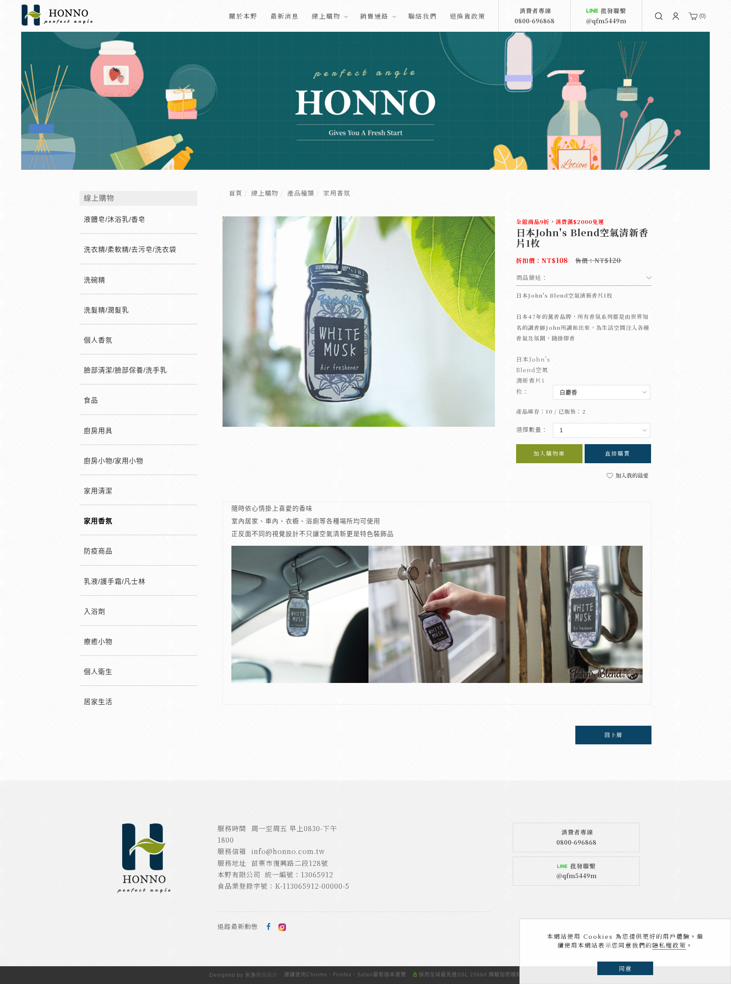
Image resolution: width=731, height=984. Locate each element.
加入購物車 (549, 453)
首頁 (235, 192)
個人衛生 (98, 671)
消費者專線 (534, 15)
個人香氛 (98, 340)
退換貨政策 (468, 15)
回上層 (613, 735)
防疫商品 (98, 551)
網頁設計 (267, 975)
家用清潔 (98, 491)
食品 (91, 400)
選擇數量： (532, 429)
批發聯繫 (606, 15)
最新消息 (284, 15)
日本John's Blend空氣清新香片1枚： (533, 375)
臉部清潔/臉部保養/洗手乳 (125, 370)
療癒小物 (98, 641)
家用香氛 (336, 192)
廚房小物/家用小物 (113, 460)
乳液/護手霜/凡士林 (115, 581)
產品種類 (300, 192)
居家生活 (98, 701)
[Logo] (57, 14)
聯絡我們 (422, 15)
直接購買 (617, 453)
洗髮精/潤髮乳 (106, 310)
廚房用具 (98, 430)
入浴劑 (94, 611)
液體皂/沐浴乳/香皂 (115, 219)
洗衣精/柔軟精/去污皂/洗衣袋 (130, 249)
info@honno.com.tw (288, 851)
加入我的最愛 (631, 475)
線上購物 (326, 15)
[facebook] (268, 926)
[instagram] (282, 926)
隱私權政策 (669, 945)
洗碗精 (94, 280)
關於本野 (243, 15)
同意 (625, 968)
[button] (658, 16)
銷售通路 (374, 15)
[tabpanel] (365, 101)
